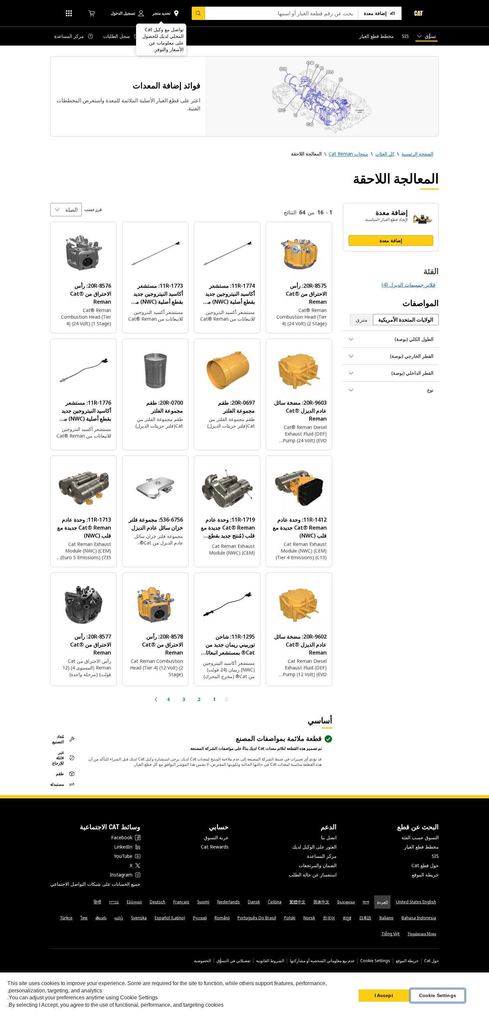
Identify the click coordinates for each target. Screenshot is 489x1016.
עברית (114, 902)
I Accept (384, 995)
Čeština (274, 902)
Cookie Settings (375, 961)
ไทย (84, 918)
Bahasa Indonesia (419, 918)
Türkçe (66, 918)
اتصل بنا (329, 837)
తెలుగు (100, 918)
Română (222, 918)
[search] (198, 13)
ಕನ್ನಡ (347, 918)
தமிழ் (118, 918)
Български (346, 902)
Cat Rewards (215, 847)
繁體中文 (297, 902)
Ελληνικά (134, 902)
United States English (416, 902)
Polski (289, 918)
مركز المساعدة (322, 856)
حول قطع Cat (425, 865)
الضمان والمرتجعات (318, 865)
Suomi (203, 902)
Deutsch (157, 902)
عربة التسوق (216, 837)
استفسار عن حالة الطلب (313, 874)
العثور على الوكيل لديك (314, 847)
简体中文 (321, 902)
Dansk (254, 902)
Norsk (309, 918)
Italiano (386, 918)
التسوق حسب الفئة (420, 837)
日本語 (365, 918)
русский (200, 918)
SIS (435, 856)
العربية (382, 902)
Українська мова (422, 934)
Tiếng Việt (390, 934)
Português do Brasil (257, 918)
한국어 (329, 918)
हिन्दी (97, 902)
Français (181, 902)
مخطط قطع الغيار (421, 847)
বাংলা (366, 902)
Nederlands (228, 902)
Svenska (139, 918)
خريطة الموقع (425, 874)
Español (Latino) (170, 918)
